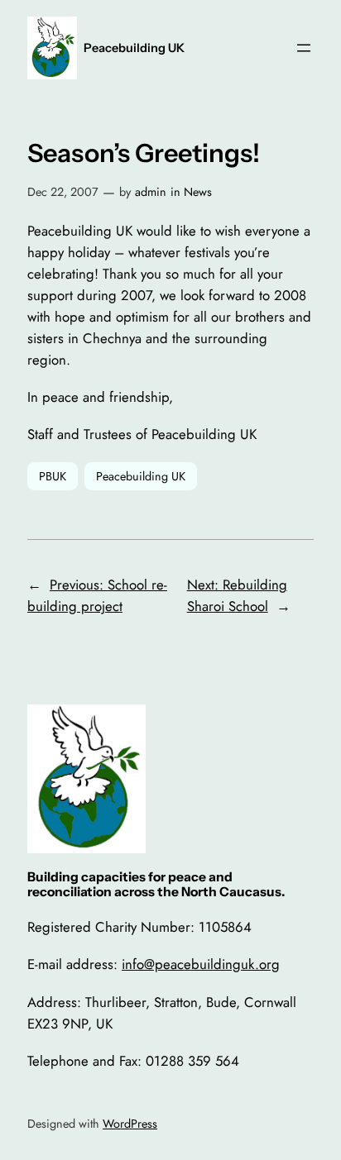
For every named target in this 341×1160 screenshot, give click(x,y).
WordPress (130, 1123)
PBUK (52, 476)
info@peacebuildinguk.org (201, 964)
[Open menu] (304, 48)
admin (150, 192)
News (198, 192)
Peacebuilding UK (134, 48)
